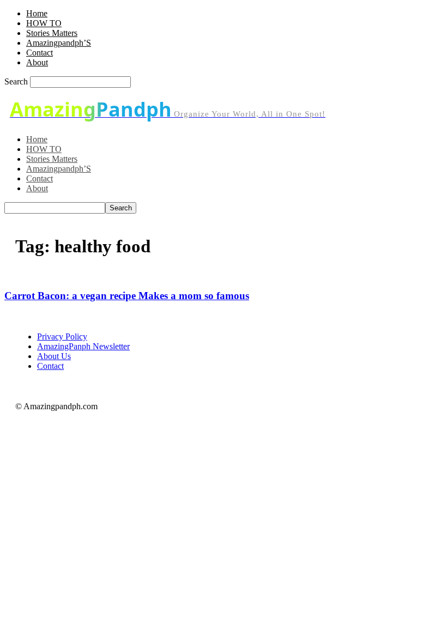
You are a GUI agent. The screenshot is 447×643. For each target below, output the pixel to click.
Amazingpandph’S (58, 42)
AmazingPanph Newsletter (83, 346)
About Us (54, 356)
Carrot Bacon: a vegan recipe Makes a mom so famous (126, 295)
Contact (39, 52)
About (37, 62)
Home (36, 13)
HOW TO (44, 23)
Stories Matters (51, 33)
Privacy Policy (62, 336)
